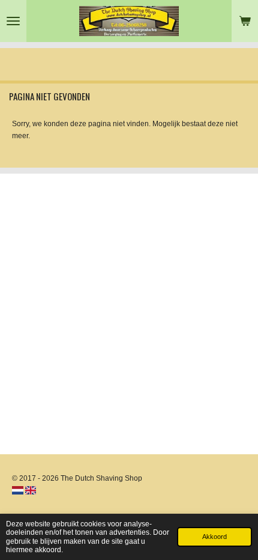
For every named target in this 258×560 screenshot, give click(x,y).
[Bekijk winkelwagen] (245, 21)
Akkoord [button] (214, 536)
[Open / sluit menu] (13, 21)
